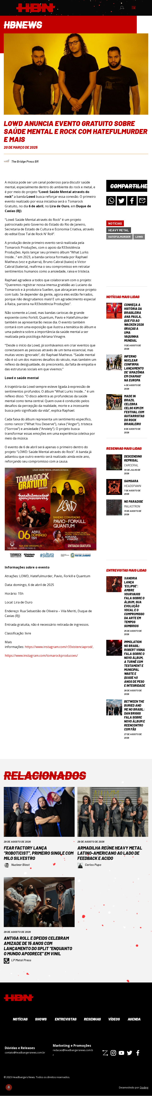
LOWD (139, 236)
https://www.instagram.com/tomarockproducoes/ (41, 655)
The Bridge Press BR (25, 161)
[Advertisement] (126, 266)
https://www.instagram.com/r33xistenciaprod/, (59, 647)
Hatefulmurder (119, 236)
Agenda (134, 1019)
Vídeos (113, 1019)
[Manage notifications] (9, 1087)
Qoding (144, 1087)
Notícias (115, 223)
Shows (40, 1019)
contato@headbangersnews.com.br (25, 1052)
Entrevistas (65, 1019)
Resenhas (92, 1019)
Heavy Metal (118, 230)
